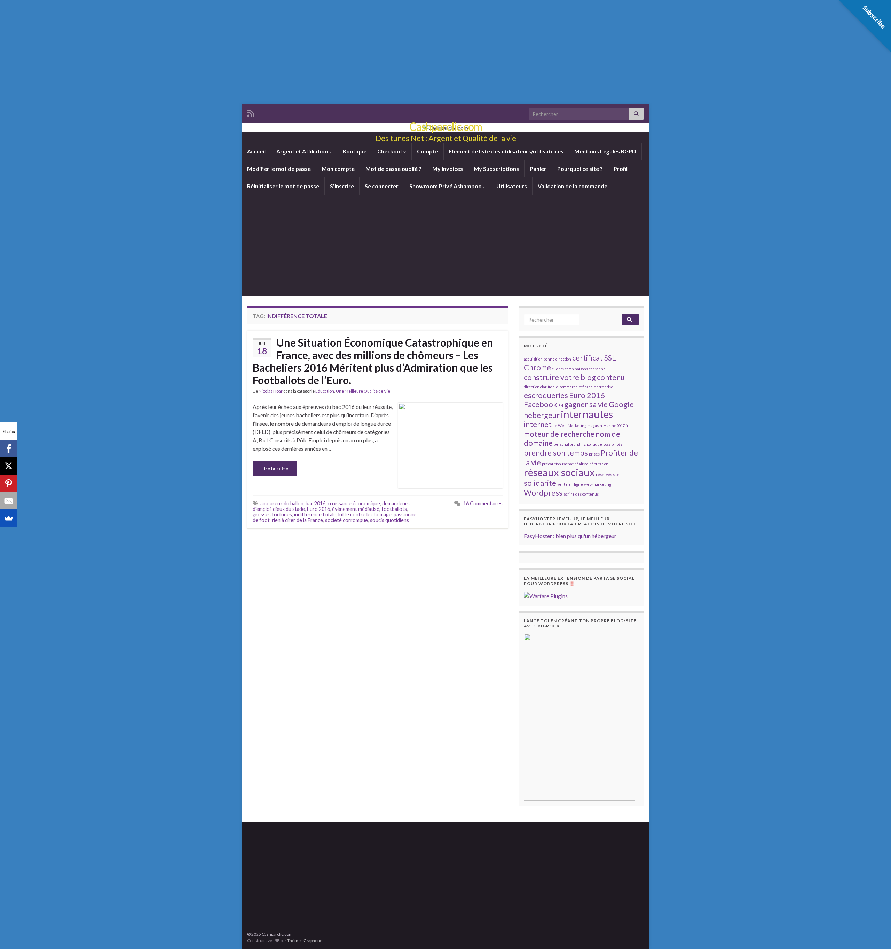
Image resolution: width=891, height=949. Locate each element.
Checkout (390, 151)
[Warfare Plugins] (546, 595)
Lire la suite (274, 469)
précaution (551, 463)
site (616, 474)
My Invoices (447, 168)
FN (560, 405)
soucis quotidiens (389, 520)
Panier (538, 168)
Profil (621, 168)
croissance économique (354, 503)
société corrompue (346, 520)
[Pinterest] (8, 483)
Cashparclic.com (445, 126)
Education (324, 391)
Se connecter (382, 186)
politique (594, 444)
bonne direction (557, 359)
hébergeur (542, 415)
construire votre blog (560, 377)
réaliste (582, 463)
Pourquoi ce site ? (580, 168)
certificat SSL (594, 357)
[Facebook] (8, 448)
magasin (595, 425)
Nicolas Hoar (271, 391)
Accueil (256, 151)
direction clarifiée (539, 387)
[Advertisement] (445, 52)
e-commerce (567, 387)
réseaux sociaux (559, 472)
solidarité (540, 483)
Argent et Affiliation (302, 151)
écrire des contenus (581, 494)
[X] (8, 466)
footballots (394, 509)
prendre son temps (556, 452)
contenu (611, 377)
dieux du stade (289, 509)
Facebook (540, 404)
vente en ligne (570, 484)
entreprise (603, 387)
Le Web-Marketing (569, 425)
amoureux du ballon (281, 503)
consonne (597, 368)
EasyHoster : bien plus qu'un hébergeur (570, 535)
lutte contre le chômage (365, 514)
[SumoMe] (8, 518)
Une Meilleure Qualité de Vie (363, 391)
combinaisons (576, 368)
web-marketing (597, 484)
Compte (427, 151)
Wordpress (543, 492)
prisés (594, 454)
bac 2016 (315, 503)
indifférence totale (315, 514)
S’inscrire (342, 186)
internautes (587, 414)
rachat (568, 463)
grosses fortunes (272, 514)
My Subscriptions (496, 168)
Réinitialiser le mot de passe (283, 186)
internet (538, 424)
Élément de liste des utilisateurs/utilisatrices (506, 151)
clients (558, 368)
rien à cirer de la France (297, 520)
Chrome (537, 367)
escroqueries (546, 395)
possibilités (612, 444)
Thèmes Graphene (304, 940)
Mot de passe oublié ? (393, 168)
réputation (599, 463)
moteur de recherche (559, 433)
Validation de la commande (572, 186)
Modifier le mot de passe (279, 168)
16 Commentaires (483, 503)
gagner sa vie (586, 404)
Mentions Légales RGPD (605, 151)
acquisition (533, 359)
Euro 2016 (318, 509)
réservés (604, 474)
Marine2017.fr (616, 425)
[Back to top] (875, 933)
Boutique (354, 151)
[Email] (8, 500)
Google (621, 404)
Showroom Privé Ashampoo (446, 186)
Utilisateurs (511, 186)
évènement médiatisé (355, 509)
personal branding (570, 444)
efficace (586, 387)
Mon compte (338, 168)
